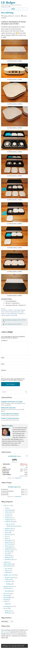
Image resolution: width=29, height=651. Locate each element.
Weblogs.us (8, 613)
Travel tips (8, 555)
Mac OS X (9, 524)
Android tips (8, 510)
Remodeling (8, 591)
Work (5, 608)
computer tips (9, 521)
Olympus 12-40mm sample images (9, 313)
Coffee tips (8, 518)
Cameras (7, 579)
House (7, 532)
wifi (21, 324)
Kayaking (7, 572)
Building (8, 584)
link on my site (5, 632)
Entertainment (8, 566)
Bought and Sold (10, 577)
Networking (8, 542)
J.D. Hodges (9, 425)
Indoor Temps (13, 487)
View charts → (18, 478)
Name (2, 357)
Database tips (9, 528)
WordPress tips (9, 559)
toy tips (7, 553)
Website (3, 370)
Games (7, 570)
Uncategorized (8, 606)
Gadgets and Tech (17, 320)
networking (10, 324)
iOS (6, 536)
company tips (9, 519)
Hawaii (7, 604)
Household (7, 588)
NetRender (8, 611)
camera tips (8, 512)
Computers (8, 581)
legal (6, 538)
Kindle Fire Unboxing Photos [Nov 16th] (14, 311)
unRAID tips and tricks (12, 526)
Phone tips (8, 546)
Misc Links (7, 593)
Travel (5, 601)
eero (6, 324)
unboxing (16, 324)
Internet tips (8, 534)
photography (7, 597)
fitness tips (8, 530)
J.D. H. (18, 16)
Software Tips (9, 550)
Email (2, 364)
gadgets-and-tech (9, 586)
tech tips (7, 552)
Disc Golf (7, 568)
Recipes (6, 599)
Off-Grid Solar (13, 456)
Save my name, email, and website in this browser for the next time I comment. (13, 379)
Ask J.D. (6, 505)
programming (8, 548)
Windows (7, 557)
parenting (6, 595)
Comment (4, 340)
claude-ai (6, 562)
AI (5, 508)
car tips (7, 514)
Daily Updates (8, 320)
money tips (8, 540)
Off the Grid (8, 544)
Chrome (7, 516)
